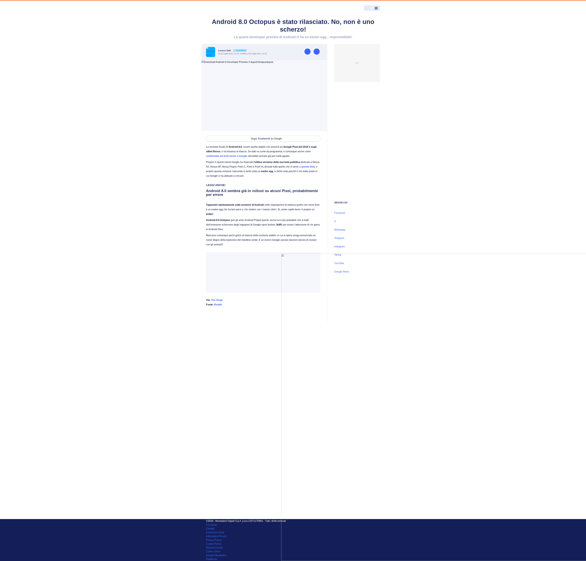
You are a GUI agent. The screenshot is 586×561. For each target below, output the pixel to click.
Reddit (218, 304)
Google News (341, 271)
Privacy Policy (213, 540)
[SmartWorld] (223, 8)
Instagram (339, 246)
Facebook (339, 213)
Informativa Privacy (216, 536)
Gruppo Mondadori (216, 555)
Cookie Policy (213, 544)
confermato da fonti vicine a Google (226, 156)
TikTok (337, 255)
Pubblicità (211, 559)
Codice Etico (213, 551)
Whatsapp (339, 229)
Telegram (339, 238)
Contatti (210, 528)
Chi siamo (211, 524)
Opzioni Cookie (214, 547)
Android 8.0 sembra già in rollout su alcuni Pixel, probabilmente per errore (262, 193)
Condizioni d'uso (215, 532)
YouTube (339, 263)
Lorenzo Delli (232, 50)
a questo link (306, 166)
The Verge (217, 300)
